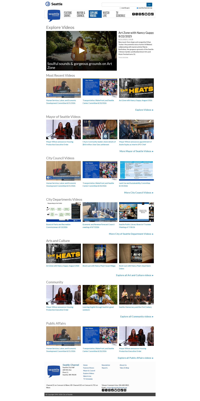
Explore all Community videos (135, 316)
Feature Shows (68, 14)
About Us (123, 365)
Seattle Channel (71, 365)
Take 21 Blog (124, 368)
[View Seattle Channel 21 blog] (122, 390)
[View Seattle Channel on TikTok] (112, 390)
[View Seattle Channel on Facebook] (103, 390)
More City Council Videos (137, 192)
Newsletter (106, 365)
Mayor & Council (81, 14)
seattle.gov (125, 8)
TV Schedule (120, 14)
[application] (81, 51)
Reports (105, 368)
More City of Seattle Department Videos (130, 233)
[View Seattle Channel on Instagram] (109, 390)
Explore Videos (94, 14)
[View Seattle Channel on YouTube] (118, 390)
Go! (149, 5)
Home (85, 365)
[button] (81, 50)
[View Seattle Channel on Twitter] (106, 390)
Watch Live (106, 14)
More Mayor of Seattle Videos (135, 151)
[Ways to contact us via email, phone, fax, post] (125, 390)
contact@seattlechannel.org (116, 388)
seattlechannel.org (145, 8)
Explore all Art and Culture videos (133, 275)
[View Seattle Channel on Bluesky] (115, 390)
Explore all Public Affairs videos (134, 357)
